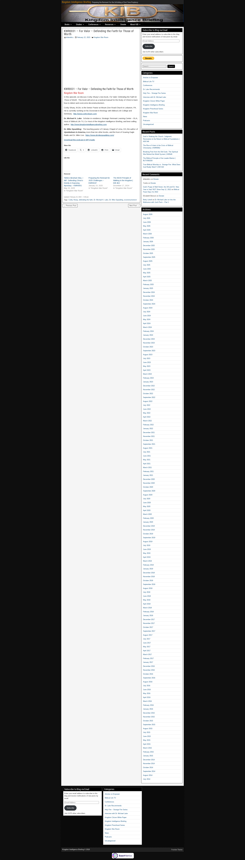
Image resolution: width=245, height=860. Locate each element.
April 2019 (146, 557)
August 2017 (147, 635)
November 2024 (149, 296)
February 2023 (148, 378)
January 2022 (148, 428)
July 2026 (146, 218)
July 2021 (146, 452)
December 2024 (149, 292)
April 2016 (146, 697)
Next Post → (134, 206)
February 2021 (148, 471)
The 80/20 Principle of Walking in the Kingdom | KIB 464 (123, 180)
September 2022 (149, 397)
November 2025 (149, 249)
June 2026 (147, 222)
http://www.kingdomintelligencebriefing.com (89, 124)
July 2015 (146, 732)
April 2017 (146, 651)
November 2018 (149, 577)
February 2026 (148, 238)
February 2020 (148, 518)
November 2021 (149, 436)
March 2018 (147, 608)
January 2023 (148, 382)
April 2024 (146, 323)
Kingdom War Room (101, 37)
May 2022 (146, 413)
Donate (123, 24)
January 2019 (148, 569)
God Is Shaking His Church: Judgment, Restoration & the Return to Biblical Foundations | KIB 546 (161, 139)
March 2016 (147, 701)
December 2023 (149, 339)
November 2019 (149, 530)
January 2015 (148, 756)
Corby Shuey (73, 200)
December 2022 (149, 386)
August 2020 (147, 495)
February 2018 (148, 612)
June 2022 (147, 409)
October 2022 (148, 393)
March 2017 (147, 654)
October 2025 (148, 253)
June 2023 (147, 362)
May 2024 (146, 319)
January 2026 (148, 242)
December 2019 (149, 526)
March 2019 (147, 561)
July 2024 (146, 312)
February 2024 (148, 331)
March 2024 (147, 327)
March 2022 (147, 421)
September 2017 (149, 631)
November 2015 (149, 717)
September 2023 (149, 351)
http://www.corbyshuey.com (85, 114)
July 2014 (146, 779)
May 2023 (146, 366)
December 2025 (149, 245)
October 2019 (148, 534)
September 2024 (149, 304)
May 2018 (146, 600)
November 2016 (149, 670)
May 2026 (146, 226)
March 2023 (147, 374)
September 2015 (149, 725)
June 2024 (147, 316)
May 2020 (146, 506)
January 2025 (148, 288)
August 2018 (147, 588)
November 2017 (149, 623)
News (145, 116)
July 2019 (146, 545)
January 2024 (148, 335)
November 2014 (149, 763)
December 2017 (149, 619)
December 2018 (149, 573)
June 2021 (147, 456)
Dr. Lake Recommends (151, 89)
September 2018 (149, 584)
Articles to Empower (150, 78)
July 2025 (146, 265)
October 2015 (148, 721)
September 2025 (149, 257)
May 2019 (146, 553)
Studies (79, 24)
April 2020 (146, 510)
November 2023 (149, 343)
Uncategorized (148, 124)
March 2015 (147, 748)
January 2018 (148, 615)
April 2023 (146, 370)
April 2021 (146, 464)
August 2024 (147, 308)
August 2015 (147, 728)
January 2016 (148, 709)
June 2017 (147, 643)
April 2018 (146, 604)
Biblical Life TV (148, 82)
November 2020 (149, 483)
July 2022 (146, 405)
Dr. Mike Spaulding (116, 200)
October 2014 (148, 767)
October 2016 (148, 674)
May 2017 (146, 647)
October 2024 (148, 300)
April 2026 (146, 230)
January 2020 (148, 522)
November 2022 (149, 390)
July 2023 (146, 358)
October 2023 (148, 347)
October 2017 (148, 627)
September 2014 (149, 771)
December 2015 (149, 713)
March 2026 (147, 234)
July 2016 (146, 686)
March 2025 (147, 280)
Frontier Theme (176, 850)
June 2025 (147, 269)
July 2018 (146, 592)
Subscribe (148, 46)
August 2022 (147, 401)
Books (67, 24)
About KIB (134, 24)
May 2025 (146, 273)
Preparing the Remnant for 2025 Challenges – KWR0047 (99, 180)
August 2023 (147, 355)
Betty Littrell (147, 200)
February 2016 (148, 705)
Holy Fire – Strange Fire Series (154, 93)
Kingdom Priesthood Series (153, 109)
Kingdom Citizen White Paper (154, 101)
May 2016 (146, 693)
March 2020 (147, 514)
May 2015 (146, 740)
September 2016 (149, 678)
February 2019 (148, 565)
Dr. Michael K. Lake (101, 200)
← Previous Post (70, 206)
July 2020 (146, 499)
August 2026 (147, 214)
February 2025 (148, 284)
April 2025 (146, 277)
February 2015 (148, 752)
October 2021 (148, 440)
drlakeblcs (70, 37)
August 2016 (147, 682)
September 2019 (149, 538)
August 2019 (147, 542)
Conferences (93, 24)
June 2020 (147, 503)
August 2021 (147, 448)
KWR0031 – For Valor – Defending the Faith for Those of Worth (99, 32)
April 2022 (146, 417)
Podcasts (146, 120)
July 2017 (146, 639)
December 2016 (149, 666)
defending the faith (86, 200)
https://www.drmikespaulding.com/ (99, 135)
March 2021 (147, 467)
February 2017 (148, 658)
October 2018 (148, 580)
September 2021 (149, 444)
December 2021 (149, 432)
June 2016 (147, 690)
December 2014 (149, 760)
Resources (109, 24)
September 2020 (149, 491)
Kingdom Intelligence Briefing (76, 2)
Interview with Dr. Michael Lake (154, 97)
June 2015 (147, 736)
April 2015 (146, 744)
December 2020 (149, 479)
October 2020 (148, 487)
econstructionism (130, 200)
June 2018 (147, 596)
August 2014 (147, 775)
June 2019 (147, 549)
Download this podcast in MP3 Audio (79, 140)
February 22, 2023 (83, 37)
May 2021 (146, 460)
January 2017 (148, 662)
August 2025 (147, 261)
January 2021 (148, 475)
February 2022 (148, 425)
